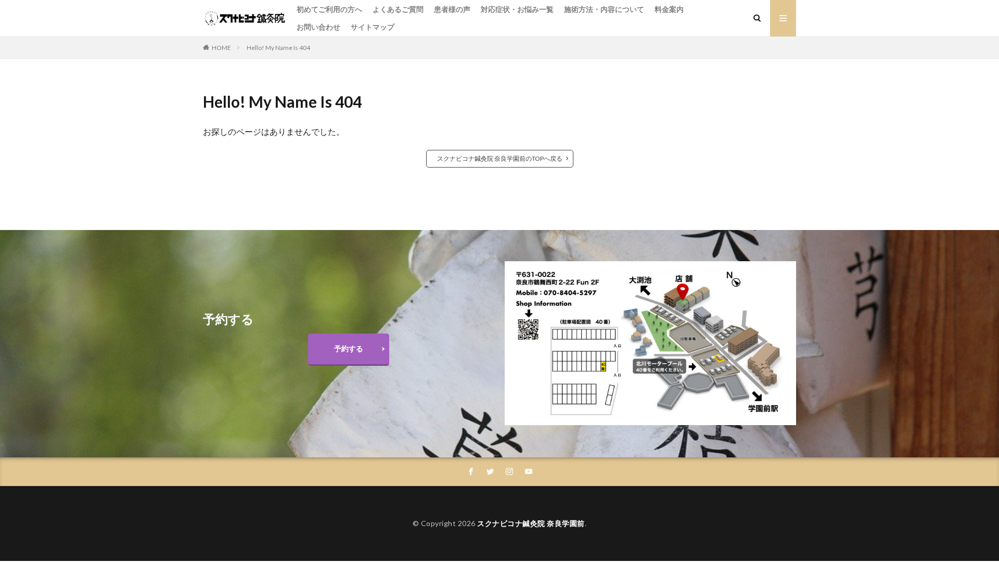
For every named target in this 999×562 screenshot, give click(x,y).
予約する (348, 348)
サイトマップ (372, 26)
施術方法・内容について (604, 9)
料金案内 (669, 9)
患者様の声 (452, 9)
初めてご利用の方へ (329, 9)
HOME (221, 48)
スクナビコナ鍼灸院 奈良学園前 (531, 523)
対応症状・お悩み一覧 (517, 9)
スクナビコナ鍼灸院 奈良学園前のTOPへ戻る (499, 158)
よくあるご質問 (398, 9)
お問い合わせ (318, 26)
